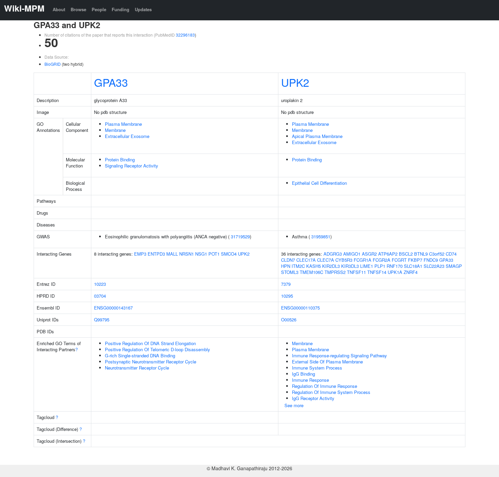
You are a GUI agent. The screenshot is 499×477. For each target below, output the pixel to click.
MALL (172, 254)
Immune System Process (317, 367)
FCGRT (399, 260)
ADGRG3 (333, 254)
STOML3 (289, 272)
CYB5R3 (343, 260)
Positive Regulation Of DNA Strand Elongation (150, 343)
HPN (285, 266)
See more (293, 405)
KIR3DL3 (350, 266)
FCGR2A (381, 260)
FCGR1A (362, 260)
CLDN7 (288, 260)
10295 (287, 296)
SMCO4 (229, 254)
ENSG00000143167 (113, 307)
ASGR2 (369, 254)
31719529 (240, 236)
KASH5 (313, 266)
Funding (120, 9)
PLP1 (379, 266)
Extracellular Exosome (127, 136)
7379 (286, 284)
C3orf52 (436, 254)
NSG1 (201, 254)
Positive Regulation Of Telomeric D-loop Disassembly (157, 349)
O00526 (288, 319)
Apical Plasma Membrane (317, 136)
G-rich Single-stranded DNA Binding (140, 355)
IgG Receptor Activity (313, 398)
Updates (143, 9)
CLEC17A (306, 260)
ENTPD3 (156, 254)
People (99, 9)
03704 (100, 296)
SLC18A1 (413, 266)
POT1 (214, 254)
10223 (100, 284)
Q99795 (101, 319)
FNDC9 (431, 260)
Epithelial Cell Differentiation (319, 183)
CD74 (451, 254)
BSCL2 (406, 254)
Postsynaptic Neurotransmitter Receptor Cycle (150, 361)
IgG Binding (303, 374)
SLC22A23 (434, 266)
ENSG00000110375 (300, 307)
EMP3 (140, 254)
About (59, 9)
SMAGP (454, 266)
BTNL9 (421, 254)
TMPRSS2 (335, 272)
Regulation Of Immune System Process (331, 392)
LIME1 (366, 266)
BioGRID (52, 64)
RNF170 (395, 266)
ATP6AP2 (388, 254)
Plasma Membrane (123, 124)
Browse (78, 9)
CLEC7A (325, 260)
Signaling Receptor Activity (131, 165)
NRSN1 (186, 254)
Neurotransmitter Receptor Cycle (137, 367)
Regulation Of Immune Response (324, 386)
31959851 (320, 236)
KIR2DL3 (331, 266)
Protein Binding (120, 159)
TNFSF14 (376, 272)
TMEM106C (311, 272)
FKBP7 (415, 260)
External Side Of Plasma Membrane (327, 361)
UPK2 (295, 82)
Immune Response (310, 380)
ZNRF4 (411, 272)
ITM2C (298, 266)
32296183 (185, 35)
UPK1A (395, 272)
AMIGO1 (352, 254)
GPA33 (111, 82)
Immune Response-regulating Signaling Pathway (339, 355)
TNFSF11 (356, 272)
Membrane (115, 130)
